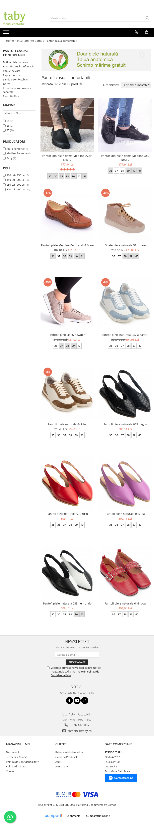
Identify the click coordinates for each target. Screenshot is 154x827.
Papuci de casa (11, 71)
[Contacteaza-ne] (136, 32)
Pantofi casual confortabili (18, 66)
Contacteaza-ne (123, 777)
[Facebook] (69, 700)
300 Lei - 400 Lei (16, 189)
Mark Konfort (15, 148)
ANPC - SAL (62, 766)
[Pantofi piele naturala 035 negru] (125, 393)
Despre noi (12, 752)
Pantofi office (11, 96)
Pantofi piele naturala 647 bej (67, 424)
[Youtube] (77, 700)
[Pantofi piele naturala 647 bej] (67, 393)
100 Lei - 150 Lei (16, 175)
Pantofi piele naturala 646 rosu (125, 603)
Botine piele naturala (15, 62)
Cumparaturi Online (98, 816)
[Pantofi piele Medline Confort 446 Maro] (67, 214)
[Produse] (6, 33)
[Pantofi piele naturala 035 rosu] (67, 483)
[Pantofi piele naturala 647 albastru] (125, 304)
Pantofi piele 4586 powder (67, 335)
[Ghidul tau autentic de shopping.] (53, 816)
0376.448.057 (79, 725)
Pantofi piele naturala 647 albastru (125, 335)
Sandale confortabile (15, 79)
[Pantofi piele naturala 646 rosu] (125, 572)
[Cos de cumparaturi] (146, 32)
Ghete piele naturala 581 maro (125, 245)
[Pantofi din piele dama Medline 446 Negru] (125, 125)
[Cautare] (147, 18)
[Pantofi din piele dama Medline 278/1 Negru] (67, 125)
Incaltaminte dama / (31, 41)
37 (8, 130)
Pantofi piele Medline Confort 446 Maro (67, 245)
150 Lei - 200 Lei (16, 180)
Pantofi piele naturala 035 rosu (67, 514)
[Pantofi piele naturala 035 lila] (125, 483)
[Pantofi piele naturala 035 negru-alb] (67, 572)
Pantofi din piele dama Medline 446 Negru (125, 158)
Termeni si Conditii (17, 757)
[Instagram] (84, 700)
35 (8, 121)
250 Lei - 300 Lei (16, 184)
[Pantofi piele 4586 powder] (67, 304)
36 (8, 125)
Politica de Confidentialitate (22, 762)
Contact (10, 771)
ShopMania (73, 816)
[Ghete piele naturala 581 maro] (125, 214)
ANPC (58, 762)
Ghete (6, 84)
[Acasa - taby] (23, 18)
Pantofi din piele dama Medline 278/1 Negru (67, 158)
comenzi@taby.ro (79, 731)
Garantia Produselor (67, 757)
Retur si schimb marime (69, 752)
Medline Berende (17, 153)
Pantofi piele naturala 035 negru (125, 424)
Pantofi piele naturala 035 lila (125, 514)
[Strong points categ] (96, 60)
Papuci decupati (12, 75)
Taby (9, 158)
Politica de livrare (16, 766)
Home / (11, 41)
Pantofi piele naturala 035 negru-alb (67, 603)
